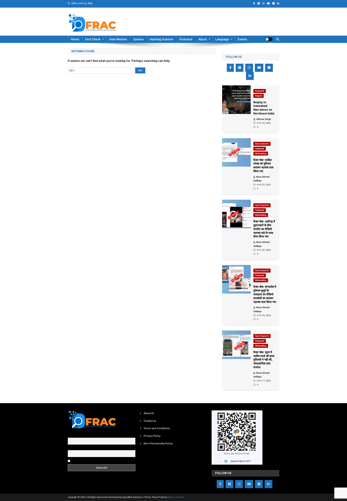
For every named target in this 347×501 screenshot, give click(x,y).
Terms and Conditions (157, 428)
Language (222, 39)
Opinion (138, 39)
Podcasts (185, 39)
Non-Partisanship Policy (158, 443)
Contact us (150, 420)
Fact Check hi (262, 144)
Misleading (260, 153)
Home (75, 39)
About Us (149, 413)
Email (71, 448)
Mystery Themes (176, 497)
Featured (259, 91)
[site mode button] (269, 39)
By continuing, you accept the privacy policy (96, 460)
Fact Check (92, 39)
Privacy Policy (152, 435)
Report (258, 96)
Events (242, 39)
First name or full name (81, 435)
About (202, 39)
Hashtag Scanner (161, 39)
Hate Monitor (118, 39)
